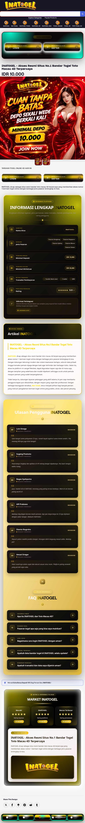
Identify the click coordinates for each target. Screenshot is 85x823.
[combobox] (40, 13)
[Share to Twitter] (6, 805)
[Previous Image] (2, 119)
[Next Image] (83, 119)
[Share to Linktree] (18, 805)
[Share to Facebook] (12, 805)
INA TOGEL (36, 385)
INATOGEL (12, 356)
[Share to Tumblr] (37, 805)
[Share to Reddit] (30, 805)
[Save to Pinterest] (24, 805)
